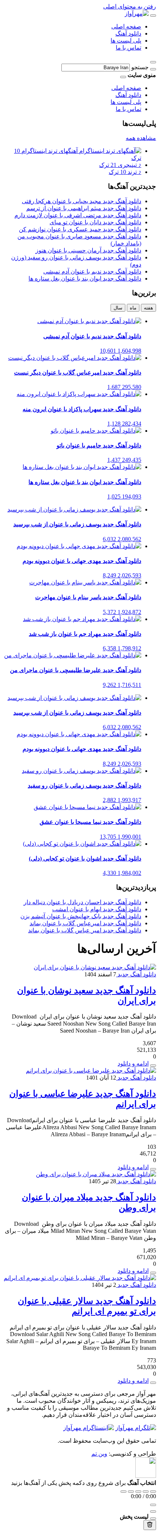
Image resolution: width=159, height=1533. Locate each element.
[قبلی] (131, 1491)
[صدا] (153, 1505)
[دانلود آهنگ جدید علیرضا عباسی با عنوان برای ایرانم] (91, 1070)
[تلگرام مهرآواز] (135, 1428)
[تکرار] (123, 1491)
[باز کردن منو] (153, 15)
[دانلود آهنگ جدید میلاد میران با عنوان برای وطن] (96, 1174)
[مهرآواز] (137, 13)
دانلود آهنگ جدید (136, 974)
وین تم (99, 1453)
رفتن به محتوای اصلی (129, 6)
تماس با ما (128, 47)
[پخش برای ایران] (153, 1065)
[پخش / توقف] (138, 1491)
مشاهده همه (141, 138)
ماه (133, 308)
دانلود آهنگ (128, 33)
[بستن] (153, 1518)
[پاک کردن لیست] (149, 1525)
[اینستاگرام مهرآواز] (88, 1428)
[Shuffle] (153, 1491)
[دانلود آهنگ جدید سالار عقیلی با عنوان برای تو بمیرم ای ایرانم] (80, 1278)
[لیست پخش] (153, 1511)
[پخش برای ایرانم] (153, 1169)
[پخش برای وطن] (153, 1273)
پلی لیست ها (126, 40)
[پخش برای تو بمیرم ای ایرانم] (153, 1383)
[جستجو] (153, 69)
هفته (148, 308)
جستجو (140, 67)
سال (118, 308)
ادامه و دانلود (133, 1063)
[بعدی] (146, 1491)
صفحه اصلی (126, 26)
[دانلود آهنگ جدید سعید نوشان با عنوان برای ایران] (95, 967)
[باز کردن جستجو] (153, 62)
